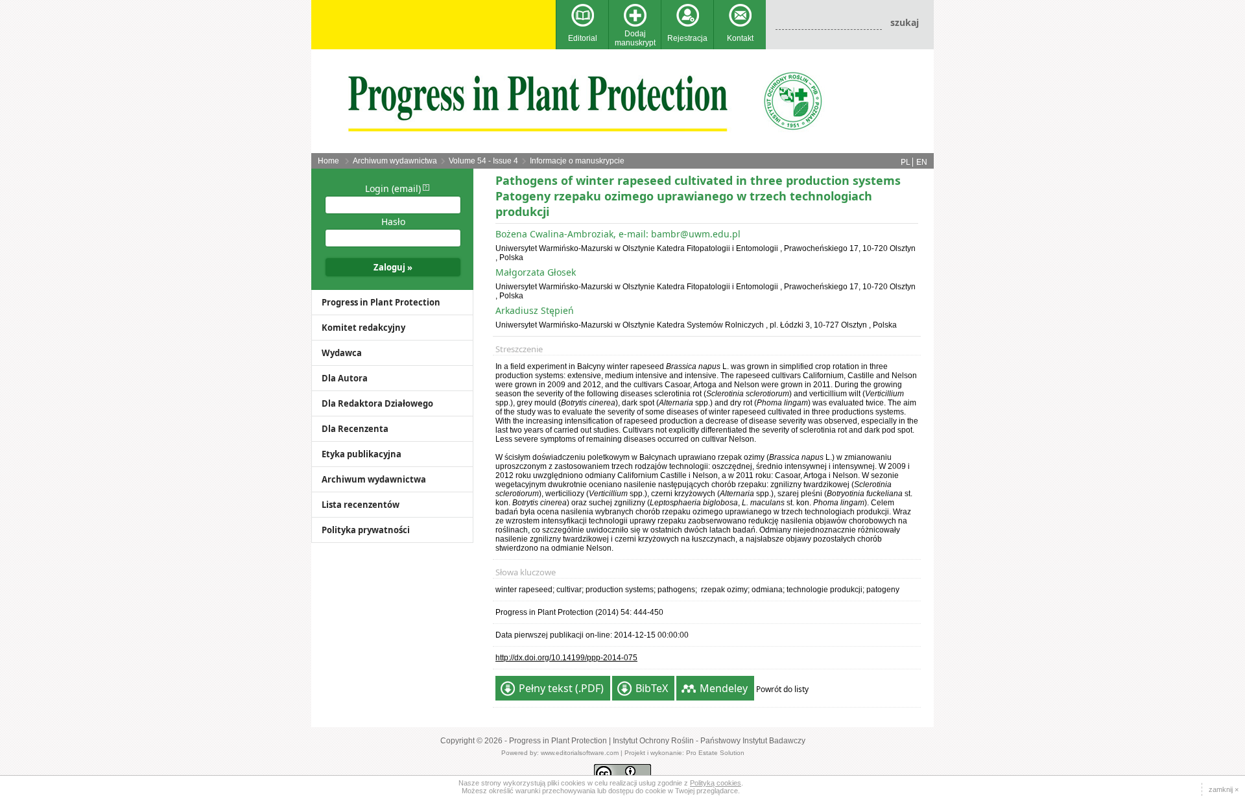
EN (921, 162)
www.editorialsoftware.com (580, 752)
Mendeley (724, 688)
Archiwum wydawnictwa (395, 160)
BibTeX (651, 688)
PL (905, 162)
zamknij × (1224, 789)
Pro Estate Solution (715, 752)
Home (328, 160)
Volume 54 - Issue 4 (483, 160)
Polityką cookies (715, 783)
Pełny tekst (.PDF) (561, 688)
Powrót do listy (782, 689)
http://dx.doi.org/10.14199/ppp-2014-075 (566, 657)
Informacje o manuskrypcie (577, 160)
